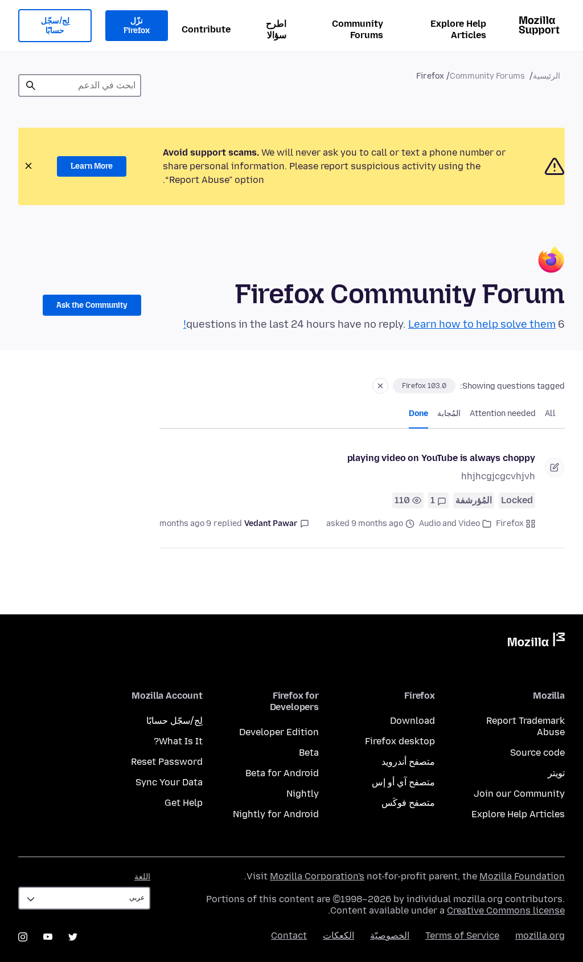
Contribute (206, 29)
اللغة (142, 877)
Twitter (72, 936)
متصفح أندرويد (408, 761)
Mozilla (536, 642)
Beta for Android (282, 773)
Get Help (184, 802)
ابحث (31, 85)
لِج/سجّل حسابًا (55, 26)
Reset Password (167, 761)
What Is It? (178, 741)
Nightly (302, 793)
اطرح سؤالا (276, 29)
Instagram (22, 936)
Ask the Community (92, 305)
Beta (309, 752)
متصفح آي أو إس (403, 782)
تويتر (556, 773)
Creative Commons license (506, 910)
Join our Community (519, 793)
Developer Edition (279, 732)
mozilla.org (540, 935)
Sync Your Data (169, 782)
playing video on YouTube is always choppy (441, 458)
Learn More (92, 166)
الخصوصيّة (389, 935)
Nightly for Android (276, 814)
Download (412, 720)
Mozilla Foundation (522, 876)
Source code (537, 752)
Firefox (510, 523)
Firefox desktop (400, 741)
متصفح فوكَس (408, 802)
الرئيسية (546, 76)
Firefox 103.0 (424, 386)
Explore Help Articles (458, 29)
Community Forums (357, 29)
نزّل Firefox (137, 26)
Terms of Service (462, 935)
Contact (289, 935)
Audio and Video (449, 523)
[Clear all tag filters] (380, 386)
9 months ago (185, 523)
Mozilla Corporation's (317, 876)
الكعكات (338, 935)
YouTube (47, 936)
